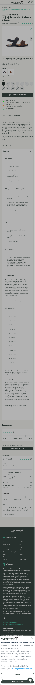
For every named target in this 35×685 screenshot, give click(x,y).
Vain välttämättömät (17, 678)
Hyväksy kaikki (17, 682)
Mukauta (17, 674)
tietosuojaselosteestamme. (22, 669)
